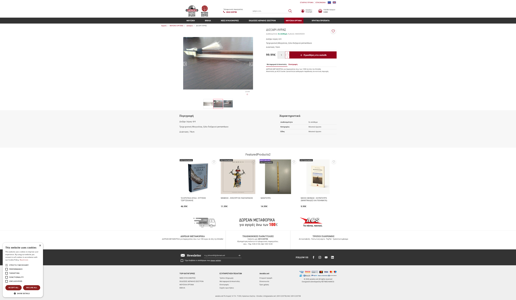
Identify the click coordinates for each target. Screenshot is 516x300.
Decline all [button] (31, 287)
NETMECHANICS (327, 282)
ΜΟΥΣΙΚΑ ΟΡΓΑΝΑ (294, 21)
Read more (24, 260)
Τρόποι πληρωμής (227, 278)
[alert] (23, 270)
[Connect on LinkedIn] (332, 257)
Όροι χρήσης (264, 285)
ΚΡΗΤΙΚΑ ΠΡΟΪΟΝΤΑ (320, 21)
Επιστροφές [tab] (293, 64)
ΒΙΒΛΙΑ (208, 21)
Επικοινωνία (264, 281)
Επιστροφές (224, 285)
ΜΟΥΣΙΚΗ (191, 21)
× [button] (40, 246)
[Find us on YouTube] (326, 257)
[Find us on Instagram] (320, 257)
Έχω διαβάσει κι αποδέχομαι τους (203, 260)
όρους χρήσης (216, 260)
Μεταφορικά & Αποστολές (230, 281)
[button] (333, 30)
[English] (334, 2)
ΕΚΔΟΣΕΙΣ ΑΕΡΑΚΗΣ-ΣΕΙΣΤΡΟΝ (262, 21)
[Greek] (329, 2)
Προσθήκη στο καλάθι (315, 55)
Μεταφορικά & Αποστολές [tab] (277, 64)
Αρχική (163, 26)
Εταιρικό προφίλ (265, 278)
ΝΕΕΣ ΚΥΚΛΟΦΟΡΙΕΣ (230, 21)
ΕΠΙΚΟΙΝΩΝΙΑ (321, 2)
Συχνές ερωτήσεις (227, 288)
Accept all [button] (13, 287)
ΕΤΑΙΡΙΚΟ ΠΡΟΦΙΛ (306, 2)
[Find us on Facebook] (313, 257)
